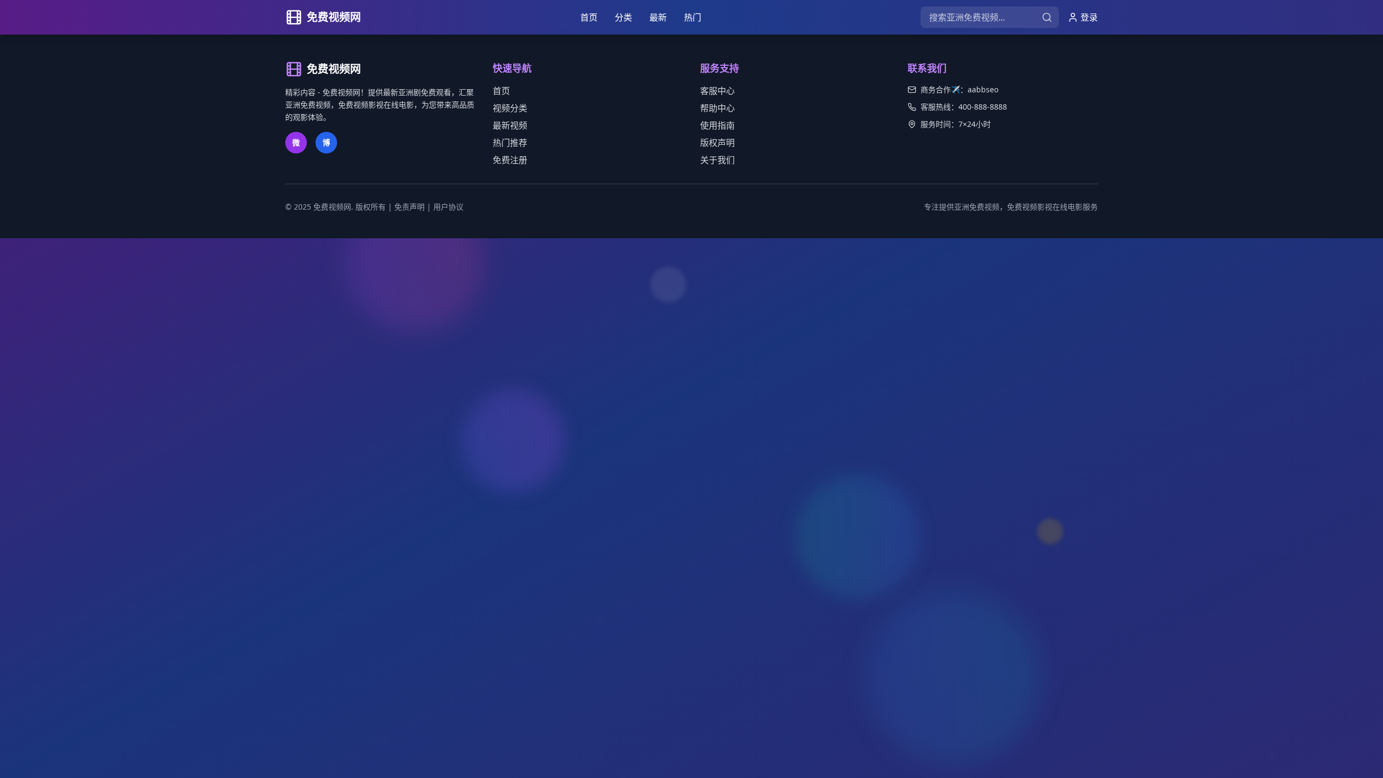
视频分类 (510, 108)
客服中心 (717, 91)
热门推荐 (510, 143)
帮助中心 (717, 108)
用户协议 (448, 207)
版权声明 (717, 143)
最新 (658, 17)
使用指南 (717, 125)
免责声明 (409, 207)
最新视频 (510, 125)
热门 (692, 17)
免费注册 (510, 160)
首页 (588, 17)
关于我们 (717, 160)
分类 (623, 17)
